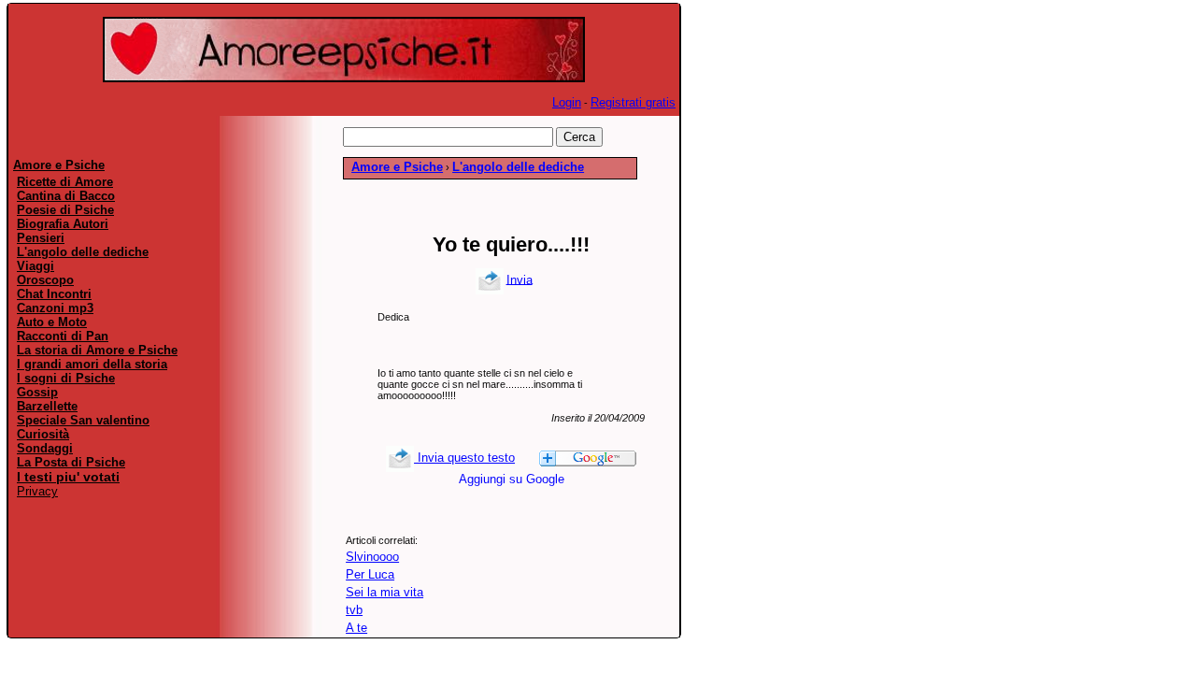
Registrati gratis (633, 102)
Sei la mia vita (384, 592)
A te (356, 628)
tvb (354, 610)
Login (566, 102)
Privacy (37, 491)
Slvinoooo (372, 557)
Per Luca (370, 574)
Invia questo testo (464, 458)
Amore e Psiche (397, 167)
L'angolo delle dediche (518, 167)
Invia (519, 279)
